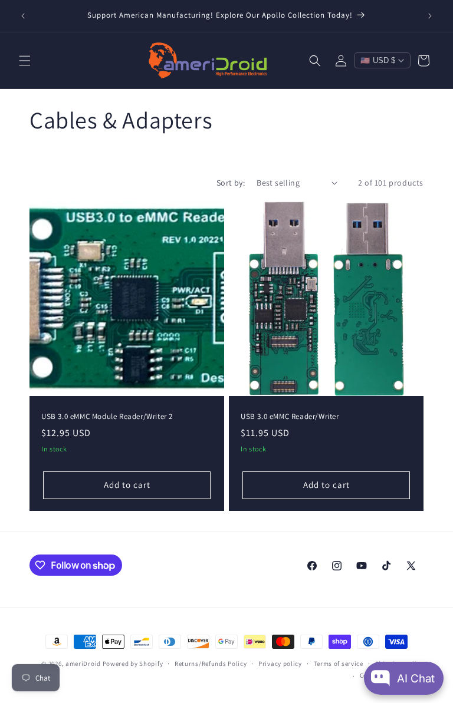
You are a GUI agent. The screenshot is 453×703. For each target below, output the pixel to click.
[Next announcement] (430, 16)
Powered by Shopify (133, 663)
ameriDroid (83, 663)
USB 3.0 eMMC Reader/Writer (290, 416)
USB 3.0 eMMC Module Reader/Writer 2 (107, 416)
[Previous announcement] (23, 16)
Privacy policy (280, 663)
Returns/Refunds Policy (211, 663)
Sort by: (230, 182)
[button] (25, 61)
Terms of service (338, 663)
